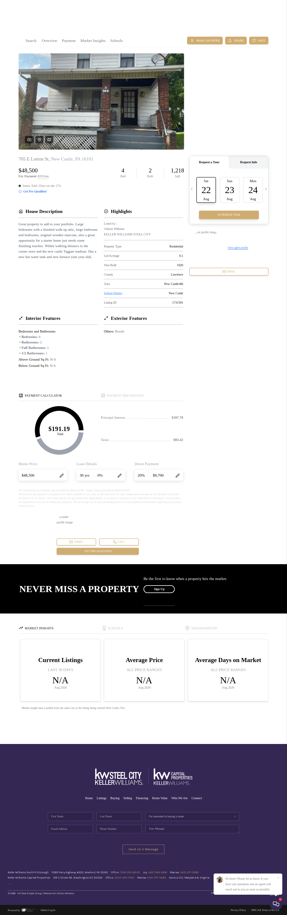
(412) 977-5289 (189, 872)
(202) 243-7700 (124, 877)
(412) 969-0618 (157, 872)
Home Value (160, 798)
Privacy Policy (238, 910)
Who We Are (179, 798)
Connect (197, 798)
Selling (127, 798)
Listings (101, 798)
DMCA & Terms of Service (265, 910)
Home (89, 798)
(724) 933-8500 (130, 872)
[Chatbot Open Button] (276, 904)
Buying (114, 798)
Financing (142, 798)
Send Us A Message (144, 849)
